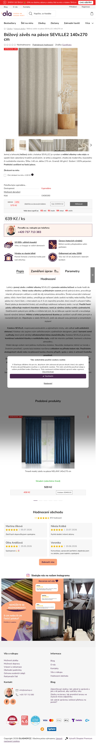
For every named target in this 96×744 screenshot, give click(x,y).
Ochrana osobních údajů (13, 673)
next (89, 457)
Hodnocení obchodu (47, 512)
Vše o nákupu (56, 672)
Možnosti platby (10, 660)
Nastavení (47, 383)
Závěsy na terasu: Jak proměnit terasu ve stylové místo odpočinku (68, 695)
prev (5, 457)
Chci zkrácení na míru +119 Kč (19, 175)
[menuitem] (8, 23)
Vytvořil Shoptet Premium (79, 738)
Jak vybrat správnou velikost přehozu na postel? (67, 701)
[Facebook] (6, 702)
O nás (14, 7)
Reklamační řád (10, 676)
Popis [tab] (19, 271)
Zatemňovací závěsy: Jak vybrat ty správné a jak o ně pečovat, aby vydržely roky (69, 690)
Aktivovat (78, 204)
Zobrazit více (47, 562)
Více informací (47, 371)
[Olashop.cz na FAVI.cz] (11, 720)
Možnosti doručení (11, 192)
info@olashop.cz (24, 690)
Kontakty (25, 7)
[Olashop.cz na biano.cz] (23, 720)
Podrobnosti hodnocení (42, 44)
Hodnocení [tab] (47, 279)
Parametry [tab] (71, 271)
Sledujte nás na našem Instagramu (49, 575)
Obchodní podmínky (12, 670)
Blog (4, 7)
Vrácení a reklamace (12, 667)
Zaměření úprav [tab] (41, 271)
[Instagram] (12, 702)
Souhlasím (48, 376)
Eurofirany (65, 44)
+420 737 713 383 (28, 232)
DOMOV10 (56, 204)
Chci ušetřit (85, 2)
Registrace (85, 7)
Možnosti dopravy (11, 664)
